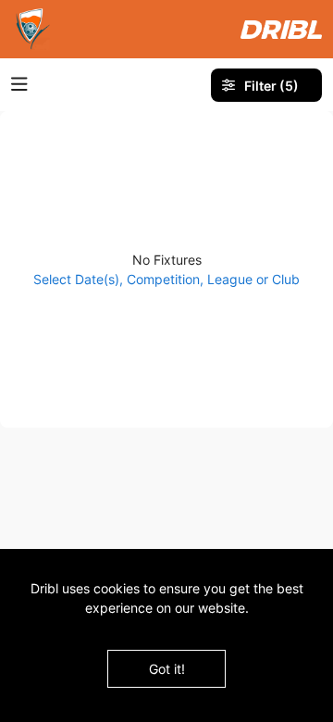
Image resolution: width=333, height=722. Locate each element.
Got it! (167, 669)
